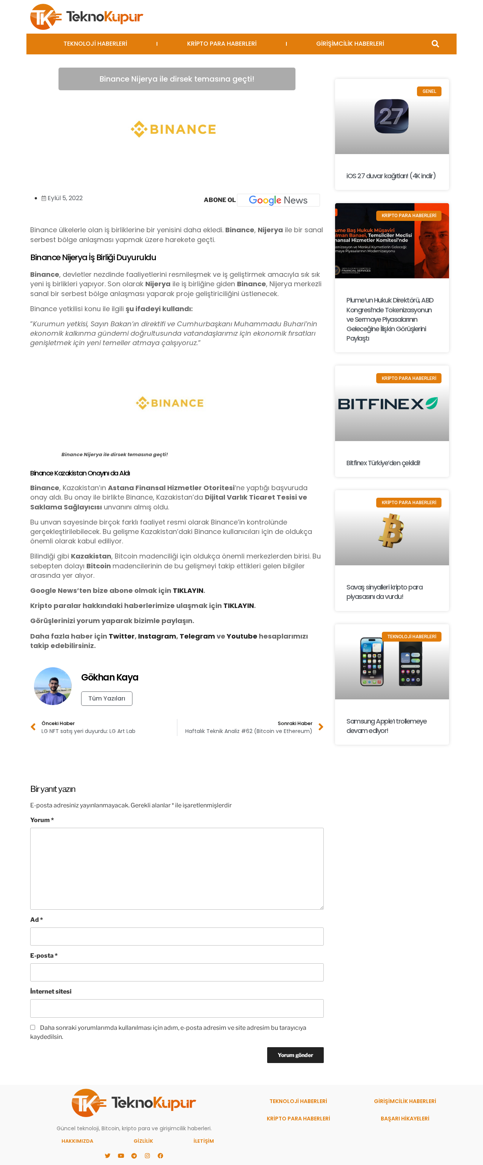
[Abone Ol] (278, 200)
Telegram (197, 636)
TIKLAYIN (188, 590)
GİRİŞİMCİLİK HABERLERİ (350, 43)
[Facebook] (160, 1155)
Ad (36, 919)
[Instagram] (147, 1155)
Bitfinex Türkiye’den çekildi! (383, 463)
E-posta (44, 955)
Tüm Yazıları (106, 698)
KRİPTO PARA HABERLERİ (222, 43)
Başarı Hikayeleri (405, 1118)
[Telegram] (134, 1155)
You (233, 636)
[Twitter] (107, 1155)
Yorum (42, 820)
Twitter (122, 636)
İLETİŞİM (204, 1141)
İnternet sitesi (50, 991)
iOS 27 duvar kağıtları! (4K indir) (390, 176)
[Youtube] (120, 1155)
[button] (435, 44)
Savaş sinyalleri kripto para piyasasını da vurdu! (384, 591)
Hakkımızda (77, 1141)
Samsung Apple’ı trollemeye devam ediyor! (386, 725)
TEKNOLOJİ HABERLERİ (95, 43)
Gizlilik (143, 1141)
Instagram (157, 636)
